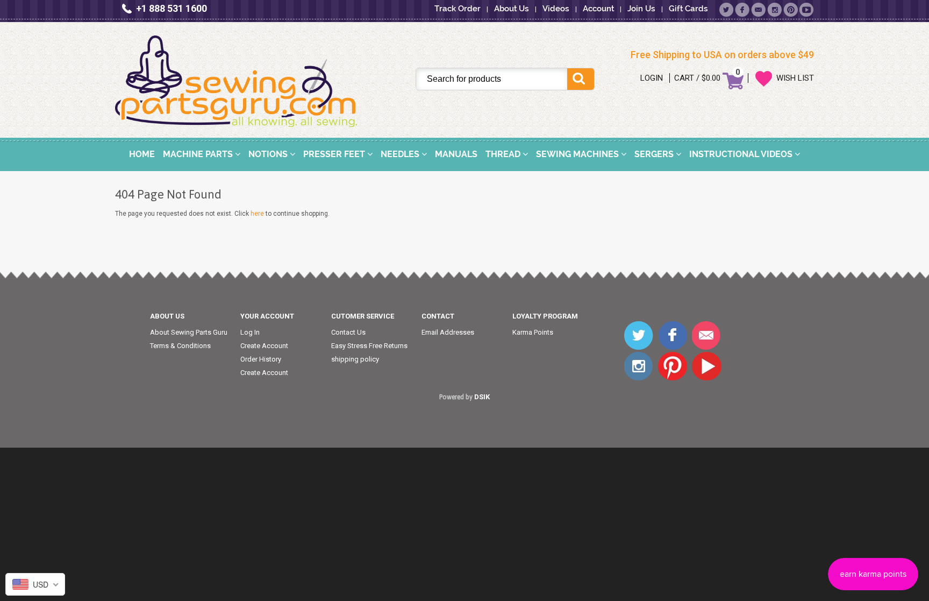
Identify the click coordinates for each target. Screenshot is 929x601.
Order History (260, 359)
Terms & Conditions (180, 346)
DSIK (482, 397)
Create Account (264, 346)
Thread (504, 154)
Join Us (641, 8)
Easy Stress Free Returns (369, 346)
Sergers (655, 154)
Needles (401, 154)
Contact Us (348, 332)
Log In (250, 332)
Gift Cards (688, 8)
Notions (269, 154)
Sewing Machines (578, 154)
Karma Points (532, 332)
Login (651, 78)
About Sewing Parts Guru (188, 332)
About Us (511, 8)
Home (142, 154)
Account (598, 8)
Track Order (457, 8)
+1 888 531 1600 (171, 8)
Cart (684, 78)
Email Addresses (447, 332)
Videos (555, 8)
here (257, 213)
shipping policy (355, 359)
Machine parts (199, 154)
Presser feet (335, 154)
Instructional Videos (742, 154)
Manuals (456, 154)
